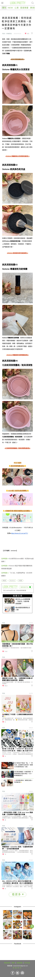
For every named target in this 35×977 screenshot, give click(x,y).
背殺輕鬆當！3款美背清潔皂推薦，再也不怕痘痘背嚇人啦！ (17, 645)
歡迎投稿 (7, 963)
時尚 (3, 622)
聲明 (13, 963)
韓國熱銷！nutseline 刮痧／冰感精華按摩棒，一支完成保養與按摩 (17, 848)
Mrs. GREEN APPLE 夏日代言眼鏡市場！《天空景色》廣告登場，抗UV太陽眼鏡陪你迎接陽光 (17, 882)
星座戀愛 (24, 8)
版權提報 (19, 963)
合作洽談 (27, 963)
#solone (12, 580)
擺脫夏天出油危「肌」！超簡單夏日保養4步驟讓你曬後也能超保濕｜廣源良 (17, 679)
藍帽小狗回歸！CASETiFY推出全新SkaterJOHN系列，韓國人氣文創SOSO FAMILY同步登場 (17, 750)
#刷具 (4, 580)
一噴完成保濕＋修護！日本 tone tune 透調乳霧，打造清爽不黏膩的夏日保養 (17, 813)
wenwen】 (14, 550)
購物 (4, 8)
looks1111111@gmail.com (20, 965)
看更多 (17, 894)
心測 (17, 8)
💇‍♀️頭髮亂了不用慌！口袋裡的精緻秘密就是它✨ (17, 715)
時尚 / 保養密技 (7, 33)
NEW (10, 8)
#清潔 (20, 580)
